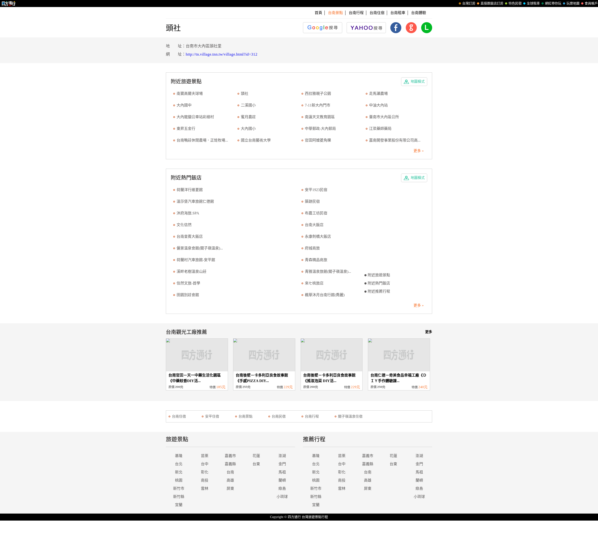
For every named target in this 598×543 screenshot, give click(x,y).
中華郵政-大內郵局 (320, 129)
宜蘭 (178, 505)
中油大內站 (378, 105)
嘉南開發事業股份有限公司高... (394, 140)
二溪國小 (248, 105)
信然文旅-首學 (188, 283)
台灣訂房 (468, 3)
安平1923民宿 (316, 190)
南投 (204, 480)
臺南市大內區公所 (384, 117)
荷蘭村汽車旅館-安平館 (196, 260)
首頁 (318, 13)
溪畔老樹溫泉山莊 (191, 271)
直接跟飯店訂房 (492, 3)
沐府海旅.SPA (188, 213)
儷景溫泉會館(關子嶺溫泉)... (200, 248)
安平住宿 (212, 416)
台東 (256, 464)
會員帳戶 (591, 3)
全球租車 (533, 3)
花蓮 (256, 456)
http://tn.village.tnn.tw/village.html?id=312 (221, 54)
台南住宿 (377, 13)
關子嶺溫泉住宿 (350, 416)
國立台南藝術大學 (256, 140)
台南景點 (245, 416)
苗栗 (204, 456)
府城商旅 (312, 248)
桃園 (178, 480)
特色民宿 (515, 3)
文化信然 (184, 225)
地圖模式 (418, 81)
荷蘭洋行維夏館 (190, 190)
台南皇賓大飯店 (190, 236)
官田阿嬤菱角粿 (318, 140)
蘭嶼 (282, 480)
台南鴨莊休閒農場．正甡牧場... (202, 140)
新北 (178, 472)
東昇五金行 (186, 129)
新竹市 (178, 488)
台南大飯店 (314, 225)
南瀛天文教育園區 (320, 117)
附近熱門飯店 (379, 283)
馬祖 (282, 472)
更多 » (418, 151)
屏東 (230, 488)
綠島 (282, 488)
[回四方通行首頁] (9, 3)
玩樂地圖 (573, 3)
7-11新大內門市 (317, 105)
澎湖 (282, 456)
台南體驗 (418, 13)
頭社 (244, 94)
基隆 (178, 456)
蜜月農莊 (248, 117)
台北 (178, 464)
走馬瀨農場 (378, 94)
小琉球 (282, 497)
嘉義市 (230, 456)
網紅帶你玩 (553, 3)
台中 (204, 464)
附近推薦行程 (379, 291)
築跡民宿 (312, 201)
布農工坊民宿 (316, 213)
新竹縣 (178, 497)
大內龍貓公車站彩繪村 (195, 117)
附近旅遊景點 (379, 275)
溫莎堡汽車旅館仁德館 (195, 201)
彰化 (204, 472)
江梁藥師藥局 (380, 129)
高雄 (230, 480)
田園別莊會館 (188, 295)
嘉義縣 (230, 464)
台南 (230, 472)
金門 (282, 464)
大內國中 (184, 105)
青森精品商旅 (316, 260)
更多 (428, 332)
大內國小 (248, 129)
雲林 (204, 488)
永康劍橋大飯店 (318, 236)
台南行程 (356, 13)
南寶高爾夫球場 (190, 94)
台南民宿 (279, 416)
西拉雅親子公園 (318, 94)
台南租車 (397, 13)
